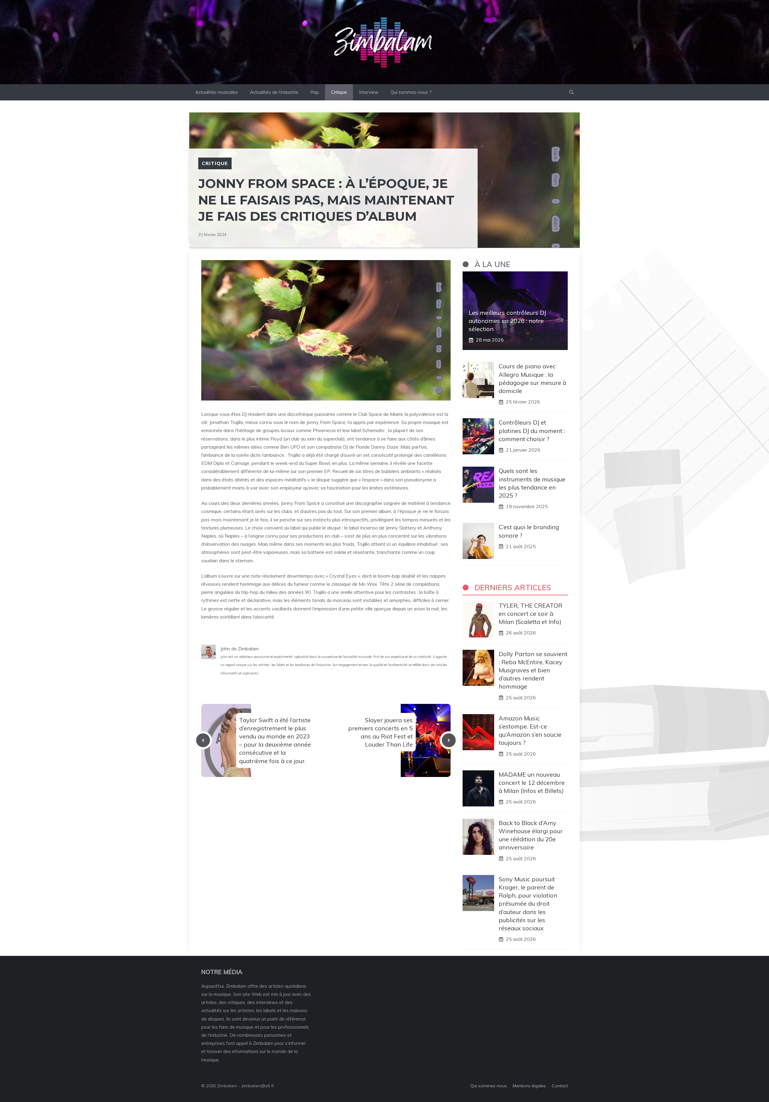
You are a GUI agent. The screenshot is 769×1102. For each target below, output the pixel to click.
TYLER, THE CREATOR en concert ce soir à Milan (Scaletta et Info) (530, 613)
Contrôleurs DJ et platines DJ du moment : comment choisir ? (532, 430)
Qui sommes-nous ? (411, 92)
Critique (339, 92)
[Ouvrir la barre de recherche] (571, 92)
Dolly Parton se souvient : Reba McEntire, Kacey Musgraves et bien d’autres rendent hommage (533, 670)
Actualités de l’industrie (274, 92)
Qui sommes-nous (488, 1085)
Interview (368, 92)
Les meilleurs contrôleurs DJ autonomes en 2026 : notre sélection (507, 321)
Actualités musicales (216, 92)
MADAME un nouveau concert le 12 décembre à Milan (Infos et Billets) (532, 782)
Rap (314, 92)
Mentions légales (529, 1085)
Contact (560, 1085)
